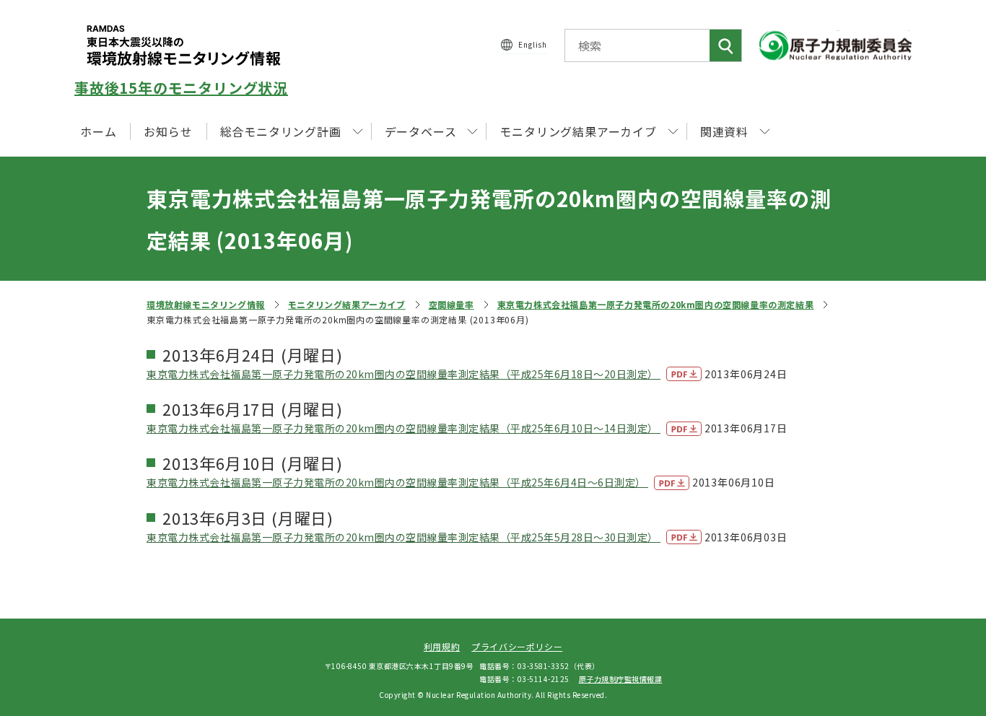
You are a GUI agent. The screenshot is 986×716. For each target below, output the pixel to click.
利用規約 (442, 646)
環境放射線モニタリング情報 (206, 304)
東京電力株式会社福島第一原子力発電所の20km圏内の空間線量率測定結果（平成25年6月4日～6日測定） (397, 482)
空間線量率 (451, 304)
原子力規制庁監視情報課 (621, 678)
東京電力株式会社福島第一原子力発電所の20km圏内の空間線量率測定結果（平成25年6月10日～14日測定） (403, 428)
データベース (421, 131)
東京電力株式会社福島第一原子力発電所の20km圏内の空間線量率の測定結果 (655, 304)
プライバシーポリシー (516, 646)
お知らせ (168, 131)
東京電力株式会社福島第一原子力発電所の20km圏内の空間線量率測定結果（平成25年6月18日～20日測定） (403, 374)
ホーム (98, 131)
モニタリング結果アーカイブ (347, 304)
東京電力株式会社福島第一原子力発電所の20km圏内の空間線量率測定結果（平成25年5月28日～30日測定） (403, 537)
